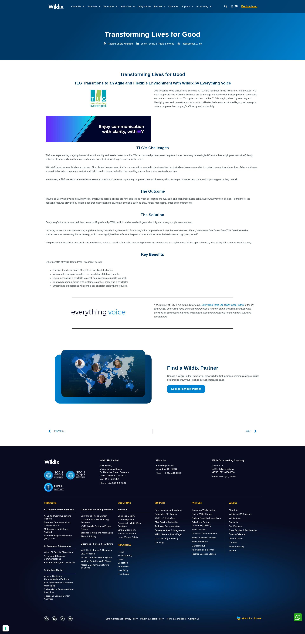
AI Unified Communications (59, 509)
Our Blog (159, 542)
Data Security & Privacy (166, 538)
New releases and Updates (168, 510)
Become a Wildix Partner (204, 510)
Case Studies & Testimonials (243, 530)
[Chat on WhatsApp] (298, 617)
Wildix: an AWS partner (240, 514)
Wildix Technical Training (204, 537)
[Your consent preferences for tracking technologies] (6, 628)
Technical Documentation (167, 526)
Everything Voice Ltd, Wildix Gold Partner (223, 304)
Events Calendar (237, 534)
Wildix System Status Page (168, 534)
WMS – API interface (165, 518)
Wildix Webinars (200, 541)
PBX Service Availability (166, 522)
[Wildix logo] (52, 461)
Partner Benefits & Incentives (206, 518)
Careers (233, 542)
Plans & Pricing (236, 546)
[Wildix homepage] (56, 6)
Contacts (173, 6)
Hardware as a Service (203, 549)
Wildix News (235, 518)
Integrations (144, 6)
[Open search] (226, 6)
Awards (232, 550)
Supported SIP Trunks (166, 514)
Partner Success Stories (204, 554)
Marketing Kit (198, 545)
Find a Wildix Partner (202, 514)
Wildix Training (199, 529)
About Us (233, 510)
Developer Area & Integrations (170, 530)
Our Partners (235, 526)
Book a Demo (236, 538)
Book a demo (249, 6)
